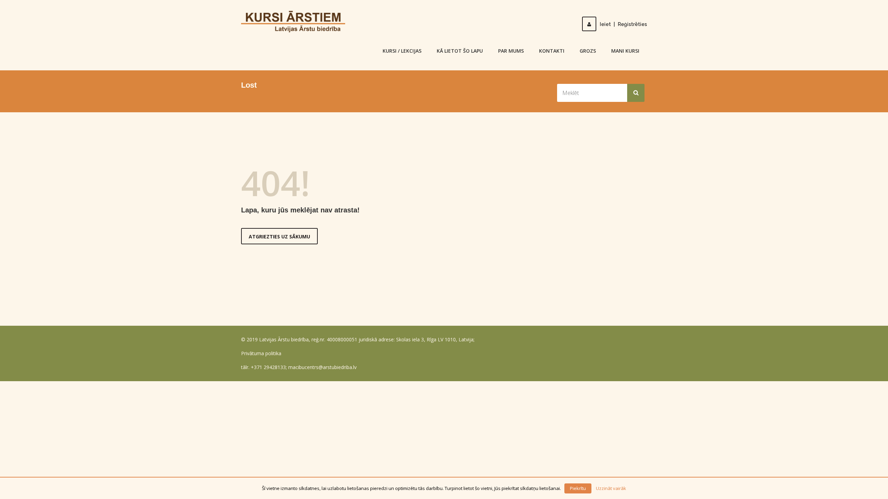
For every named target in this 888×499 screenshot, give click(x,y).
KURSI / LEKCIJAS (402, 50)
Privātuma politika (261, 353)
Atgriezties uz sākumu (279, 236)
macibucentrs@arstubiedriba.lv (322, 367)
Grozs (588, 50)
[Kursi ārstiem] (293, 21)
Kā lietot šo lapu (460, 50)
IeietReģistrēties (623, 24)
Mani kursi (625, 50)
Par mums (511, 50)
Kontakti (551, 50)
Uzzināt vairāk (611, 488)
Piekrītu (578, 488)
